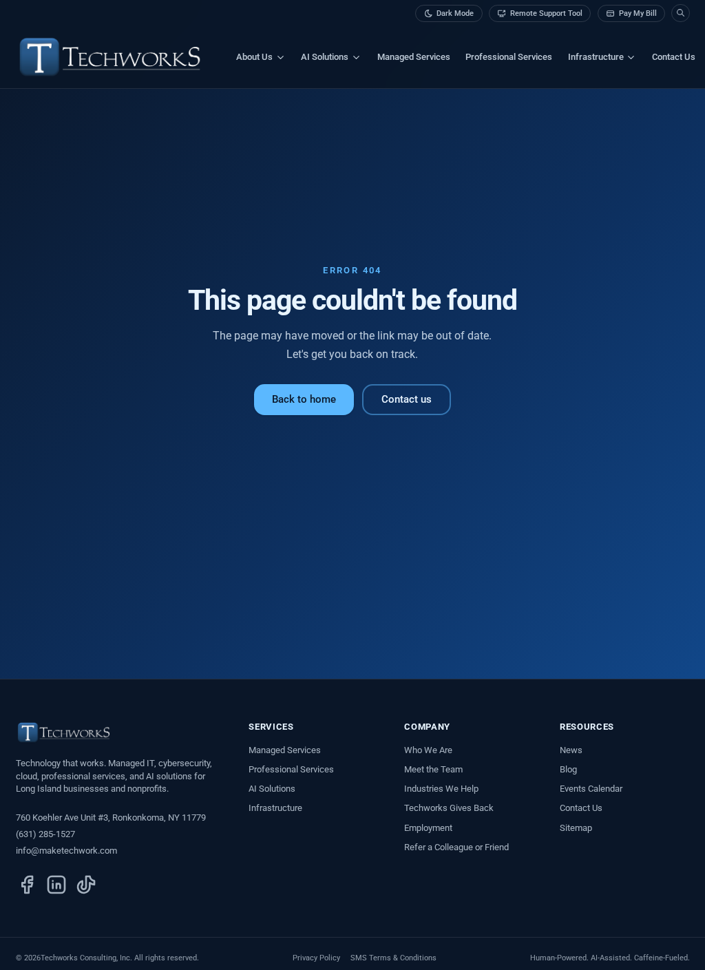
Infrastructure (275, 808)
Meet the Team (433, 769)
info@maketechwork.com (66, 850)
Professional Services (508, 57)
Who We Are (428, 750)
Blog (568, 769)
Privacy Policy (316, 957)
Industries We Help (441, 788)
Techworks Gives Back (449, 808)
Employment (428, 828)
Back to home (304, 399)
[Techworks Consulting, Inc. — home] (110, 57)
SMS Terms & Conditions (393, 957)
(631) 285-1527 (45, 834)
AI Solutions (272, 788)
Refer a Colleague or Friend (456, 847)
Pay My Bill (638, 13)
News (571, 750)
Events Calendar (591, 788)
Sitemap (576, 828)
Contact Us (673, 57)
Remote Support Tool (546, 13)
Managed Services (413, 57)
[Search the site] (680, 13)
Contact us (406, 399)
